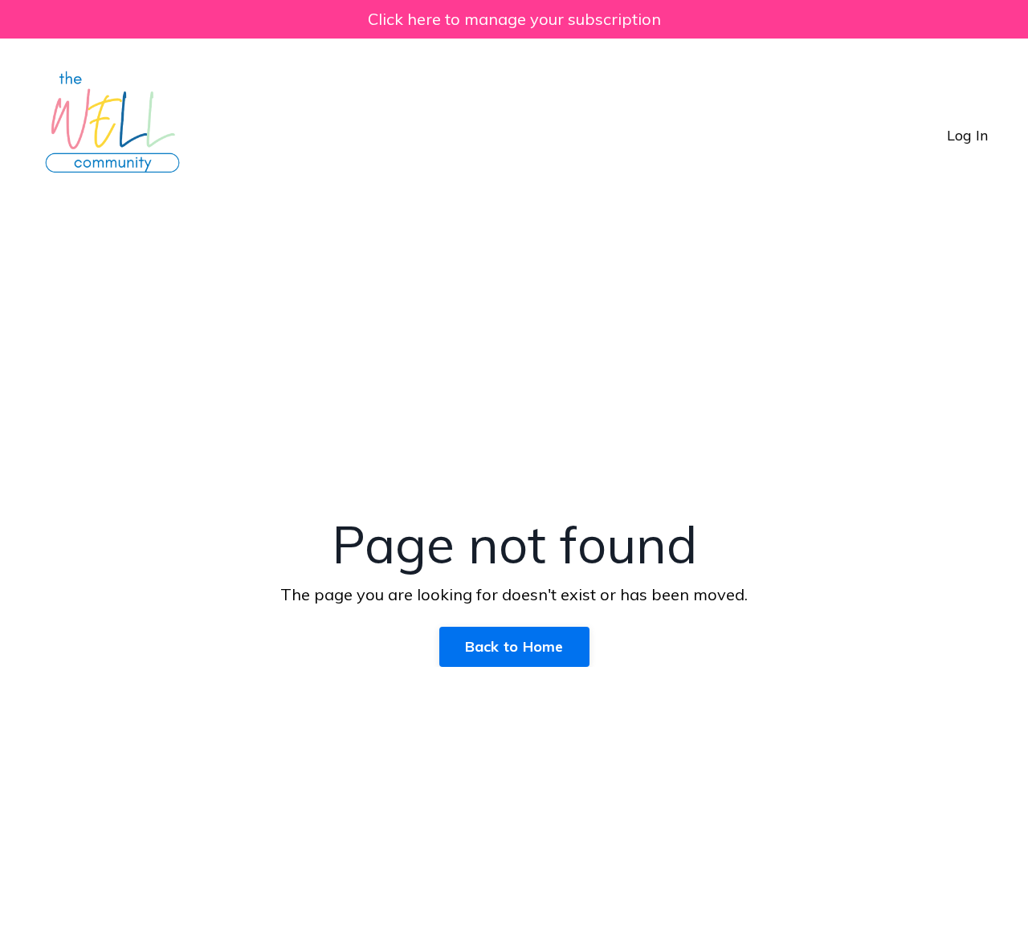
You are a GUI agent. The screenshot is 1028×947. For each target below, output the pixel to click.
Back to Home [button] (514, 646)
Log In (967, 135)
